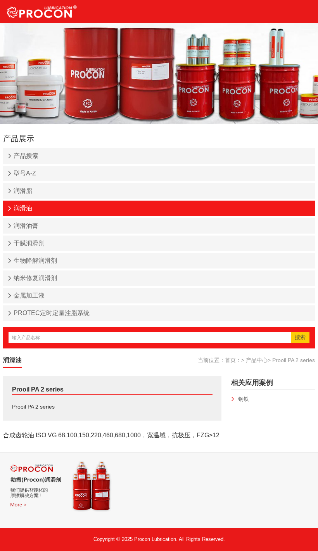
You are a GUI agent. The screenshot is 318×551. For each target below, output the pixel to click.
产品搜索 (26, 155)
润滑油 (23, 208)
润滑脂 (23, 190)
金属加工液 (29, 295)
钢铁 (243, 399)
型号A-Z (25, 173)
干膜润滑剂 (29, 243)
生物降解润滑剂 (35, 260)
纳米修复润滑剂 (35, 278)
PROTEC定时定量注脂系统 (52, 313)
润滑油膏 (26, 225)
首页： (233, 360)
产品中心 (257, 360)
